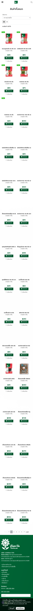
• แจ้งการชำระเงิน (6, 564)
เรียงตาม (5, 15)
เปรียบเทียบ (9, 61)
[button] (31, 2)
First (5, 532)
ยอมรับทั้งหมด (20, 608)
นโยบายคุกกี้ (5, 605)
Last (27, 532)
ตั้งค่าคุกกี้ (12, 608)
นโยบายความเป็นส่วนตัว (18, 603)
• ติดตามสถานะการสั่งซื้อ (8, 566)
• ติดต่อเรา (4, 583)
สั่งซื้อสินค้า (9, 58)
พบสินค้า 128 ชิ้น (6, 26)
